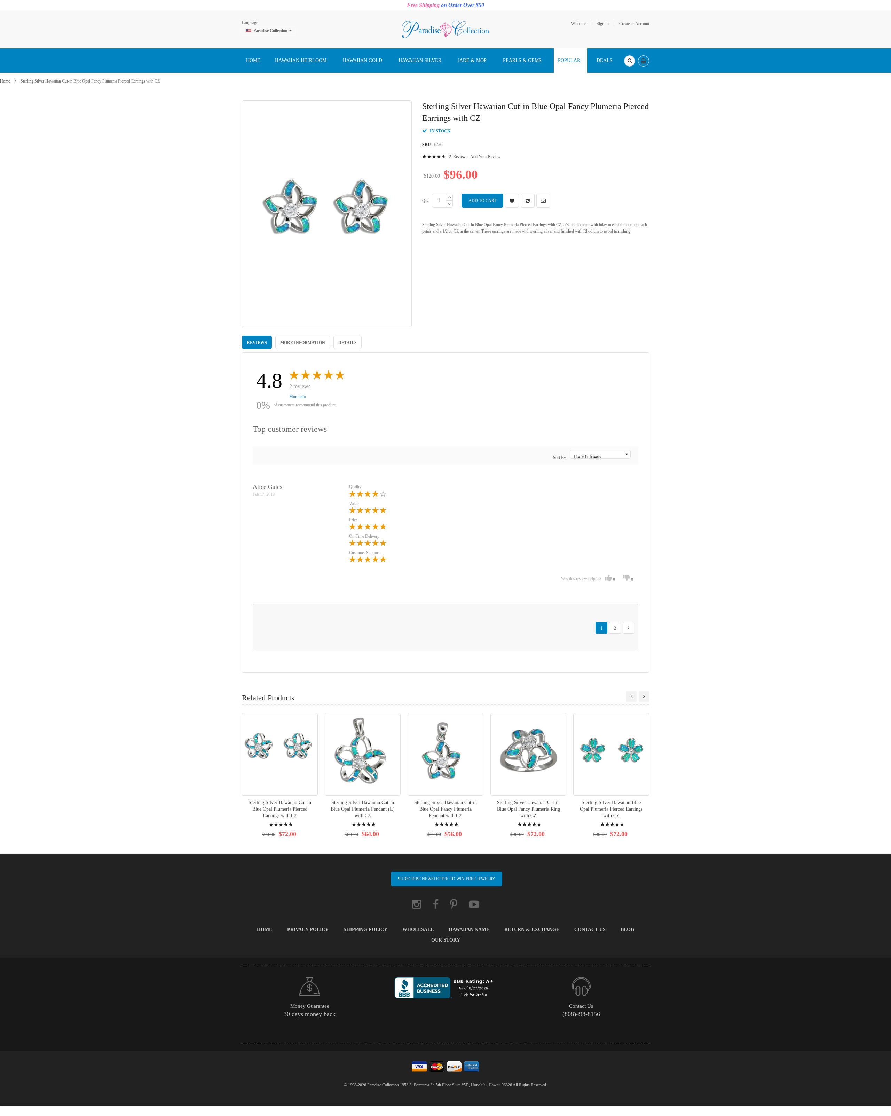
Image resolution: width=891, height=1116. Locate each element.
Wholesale (418, 929)
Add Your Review (485, 156)
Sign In (603, 23)
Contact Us (590, 929)
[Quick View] (280, 754)
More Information (302, 342)
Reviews (257, 342)
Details (347, 342)
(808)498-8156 (581, 1013)
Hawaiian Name (469, 929)
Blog (627, 929)
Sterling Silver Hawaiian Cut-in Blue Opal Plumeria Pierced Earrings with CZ (280, 809)
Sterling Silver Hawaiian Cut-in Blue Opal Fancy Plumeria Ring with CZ (528, 809)
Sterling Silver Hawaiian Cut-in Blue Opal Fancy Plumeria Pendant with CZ (445, 809)
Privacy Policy (308, 929)
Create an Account (634, 23)
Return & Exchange (531, 929)
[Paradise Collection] (445, 28)
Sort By (559, 457)
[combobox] (629, 61)
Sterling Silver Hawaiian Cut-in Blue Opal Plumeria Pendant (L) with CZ (363, 809)
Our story (445, 940)
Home (5, 81)
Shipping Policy (365, 929)
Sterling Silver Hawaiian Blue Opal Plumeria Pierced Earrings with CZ (611, 809)
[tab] (257, 342)
